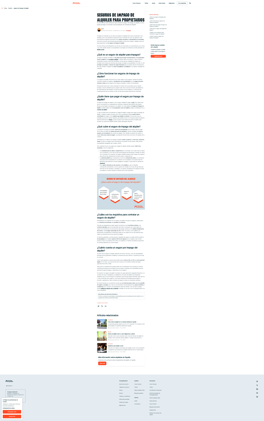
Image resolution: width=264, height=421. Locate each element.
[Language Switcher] (190, 3)
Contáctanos (137, 403)
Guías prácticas (153, 400)
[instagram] (257, 396)
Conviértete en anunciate (155, 390)
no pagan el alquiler (113, 59)
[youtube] (257, 393)
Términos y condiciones (124, 396)
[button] (105, 306)
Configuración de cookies (9, 408)
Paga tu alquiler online (139, 390)
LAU (133, 102)
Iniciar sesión (162, 3)
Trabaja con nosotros (124, 387)
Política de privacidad (124, 399)
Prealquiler (128, 30)
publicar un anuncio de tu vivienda (109, 288)
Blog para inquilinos (138, 393)
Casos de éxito (153, 403)
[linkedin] (257, 389)
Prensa (120, 390)
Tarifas (136, 387)
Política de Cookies (123, 402)
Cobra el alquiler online (155, 397)
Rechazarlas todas (12, 411)
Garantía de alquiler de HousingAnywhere (155, 394)
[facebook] (98, 306)
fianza (110, 119)
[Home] (76, 3)
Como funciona (137, 384)
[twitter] (102, 306)
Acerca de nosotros (123, 384)
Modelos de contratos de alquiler (155, 413)
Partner (121, 393)
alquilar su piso (100, 49)
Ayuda (153, 3)
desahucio (102, 163)
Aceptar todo (12, 416)
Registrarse (171, 3)
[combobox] (10, 385)
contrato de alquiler (102, 109)
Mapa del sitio (122, 405)
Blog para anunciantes (155, 407)
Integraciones (153, 410)
